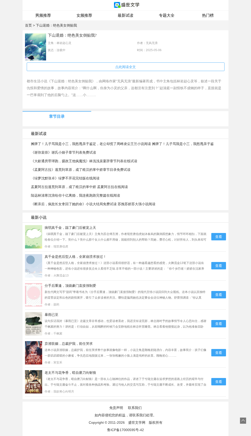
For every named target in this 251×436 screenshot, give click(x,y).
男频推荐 (43, 15)
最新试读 (125, 15)
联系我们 (135, 408)
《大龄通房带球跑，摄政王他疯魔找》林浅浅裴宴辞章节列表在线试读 (84, 161)
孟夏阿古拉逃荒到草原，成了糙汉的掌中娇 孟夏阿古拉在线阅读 (79, 187)
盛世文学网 (136, 422)
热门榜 (208, 15)
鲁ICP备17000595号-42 (125, 430)
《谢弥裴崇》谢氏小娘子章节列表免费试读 (63, 152)
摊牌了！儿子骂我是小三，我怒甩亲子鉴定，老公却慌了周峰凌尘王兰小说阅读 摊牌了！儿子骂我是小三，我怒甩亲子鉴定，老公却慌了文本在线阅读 (122, 144)
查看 (218, 237)
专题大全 (167, 15)
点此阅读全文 (125, 67)
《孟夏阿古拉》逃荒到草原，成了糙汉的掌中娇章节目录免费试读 (80, 170)
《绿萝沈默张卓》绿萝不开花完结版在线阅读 (65, 178)
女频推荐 (84, 15)
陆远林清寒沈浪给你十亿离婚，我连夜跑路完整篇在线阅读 (75, 195)
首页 (28, 25)
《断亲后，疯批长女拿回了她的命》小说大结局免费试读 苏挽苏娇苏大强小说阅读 (93, 204)
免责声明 (116, 408)
